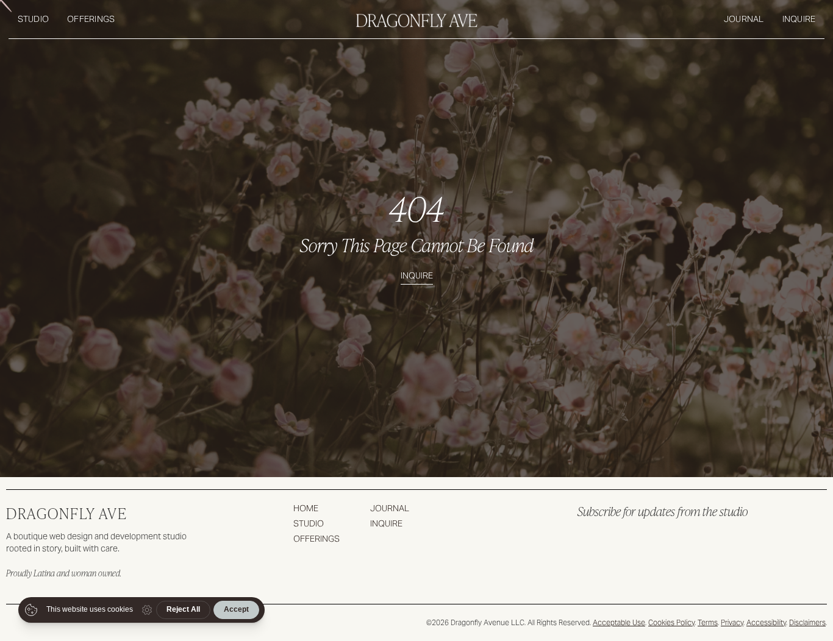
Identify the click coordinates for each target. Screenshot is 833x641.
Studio (33, 18)
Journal (744, 18)
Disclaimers (807, 622)
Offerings (91, 18)
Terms (708, 622)
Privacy (732, 622)
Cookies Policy (671, 622)
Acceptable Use (619, 622)
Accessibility (766, 622)
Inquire (799, 18)
